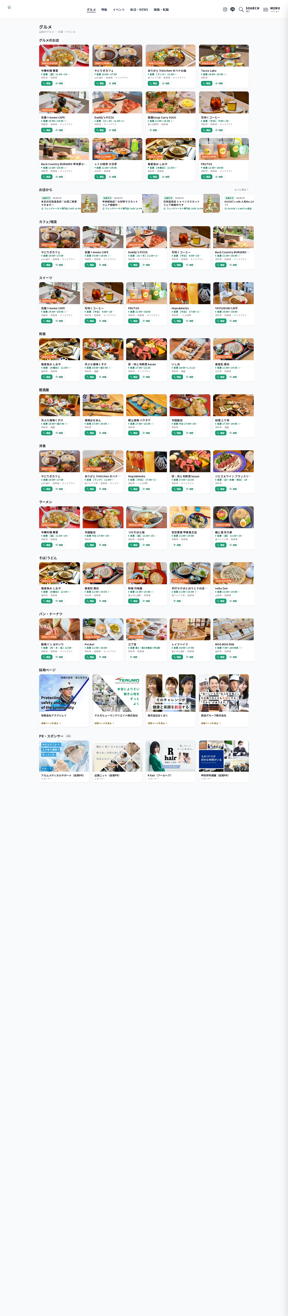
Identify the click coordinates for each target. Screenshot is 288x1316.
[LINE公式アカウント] (232, 9)
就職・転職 (161, 9)
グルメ (91, 9)
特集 (104, 9)
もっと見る (240, 189)
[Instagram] (225, 9)
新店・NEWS (139, 9)
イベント (119, 9)
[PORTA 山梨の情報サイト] (20, 9)
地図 (61, 83)
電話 (48, 83)
